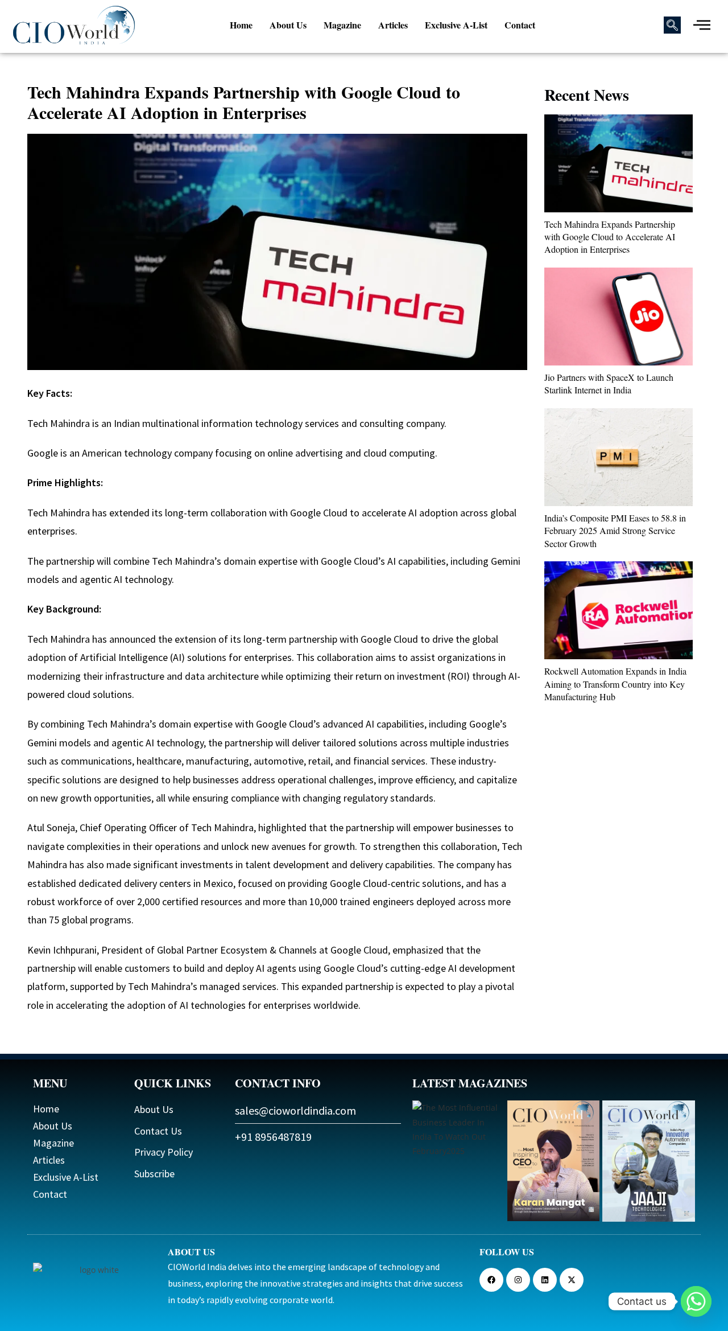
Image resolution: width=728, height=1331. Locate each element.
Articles (393, 24)
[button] (672, 25)
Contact (519, 24)
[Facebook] (491, 1280)
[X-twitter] (572, 1280)
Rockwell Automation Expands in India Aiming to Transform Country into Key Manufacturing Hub (615, 684)
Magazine (342, 24)
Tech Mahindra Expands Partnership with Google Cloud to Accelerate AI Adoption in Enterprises (609, 237)
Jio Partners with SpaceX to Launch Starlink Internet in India (608, 383)
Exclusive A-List (456, 24)
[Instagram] (518, 1280)
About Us (288, 24)
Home (241, 24)
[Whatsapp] (696, 1301)
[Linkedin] (545, 1280)
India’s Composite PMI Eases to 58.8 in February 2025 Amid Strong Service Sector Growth (615, 530)
